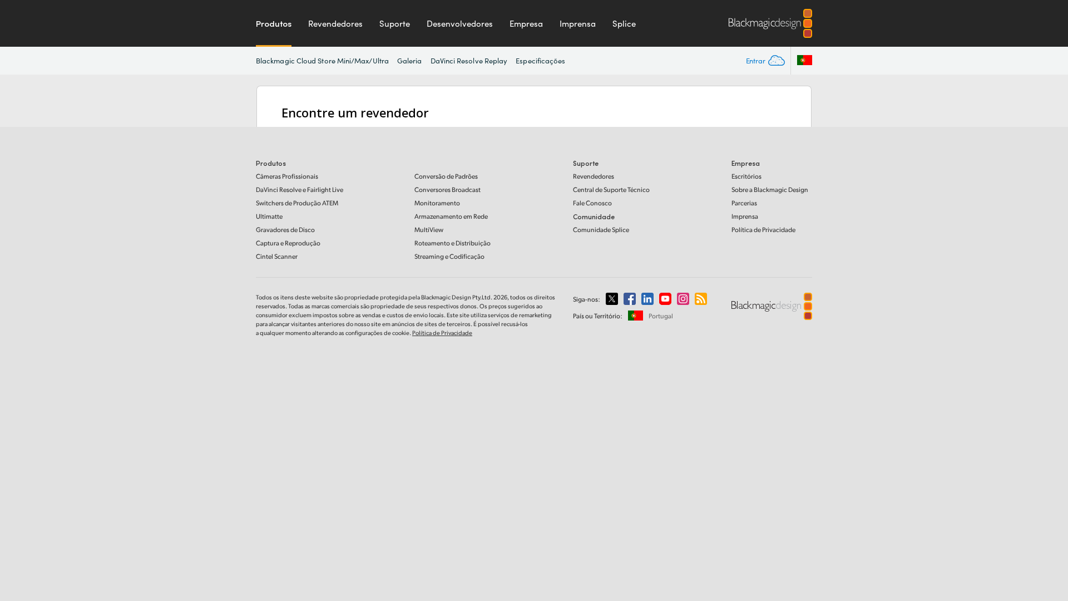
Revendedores (335, 23)
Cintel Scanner (277, 256)
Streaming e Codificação (449, 256)
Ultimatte (269, 216)
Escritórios (746, 176)
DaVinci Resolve (299, 189)
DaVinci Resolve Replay (469, 61)
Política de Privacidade (763, 229)
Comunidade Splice (601, 229)
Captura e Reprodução (288, 243)
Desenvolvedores (460, 23)
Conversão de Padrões (446, 176)
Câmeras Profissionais (287, 176)
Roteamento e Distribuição (452, 243)
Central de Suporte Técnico (611, 189)
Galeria (409, 61)
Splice (624, 23)
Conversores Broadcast (447, 189)
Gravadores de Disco (285, 229)
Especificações (540, 61)
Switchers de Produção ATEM (297, 203)
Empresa (526, 23)
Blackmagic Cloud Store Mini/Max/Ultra (322, 61)
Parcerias (744, 203)
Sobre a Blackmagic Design (769, 189)
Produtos (273, 23)
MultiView (428, 229)
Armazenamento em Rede (451, 216)
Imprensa (578, 23)
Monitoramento (437, 203)
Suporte (394, 23)
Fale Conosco (592, 203)
